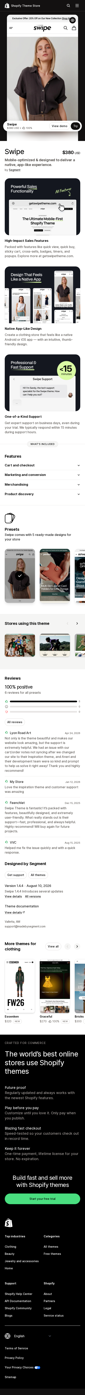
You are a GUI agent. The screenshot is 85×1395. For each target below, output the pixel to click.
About (48, 1294)
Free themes (52, 1253)
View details (13, 896)
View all (53, 946)
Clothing (10, 1246)
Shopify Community (18, 1308)
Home (9, 1268)
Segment (14, 170)
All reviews (14, 722)
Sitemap (10, 1377)
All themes (38, 875)
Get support (15, 875)
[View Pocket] (55, 576)
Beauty (9, 1253)
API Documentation (18, 1301)
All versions (33, 896)
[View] (20, 646)
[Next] (77, 623)
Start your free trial (42, 1198)
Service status (54, 1315)
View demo (59, 126)
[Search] (68, 5)
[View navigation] (77, 5)
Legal (47, 1308)
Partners (49, 1301)
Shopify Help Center (18, 1294)
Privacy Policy (14, 1357)
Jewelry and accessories (22, 1261)
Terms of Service (16, 1348)
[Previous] (67, 623)
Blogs (8, 1315)
